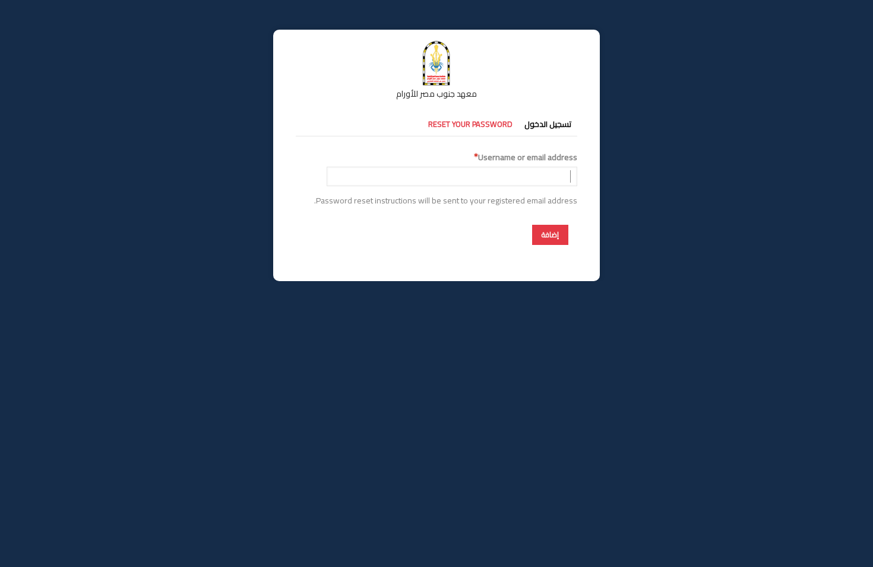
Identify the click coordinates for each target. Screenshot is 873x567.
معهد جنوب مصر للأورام (436, 93)
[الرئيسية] (436, 46)
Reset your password (470, 124)
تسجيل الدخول (547, 124)
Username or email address (527, 157)
